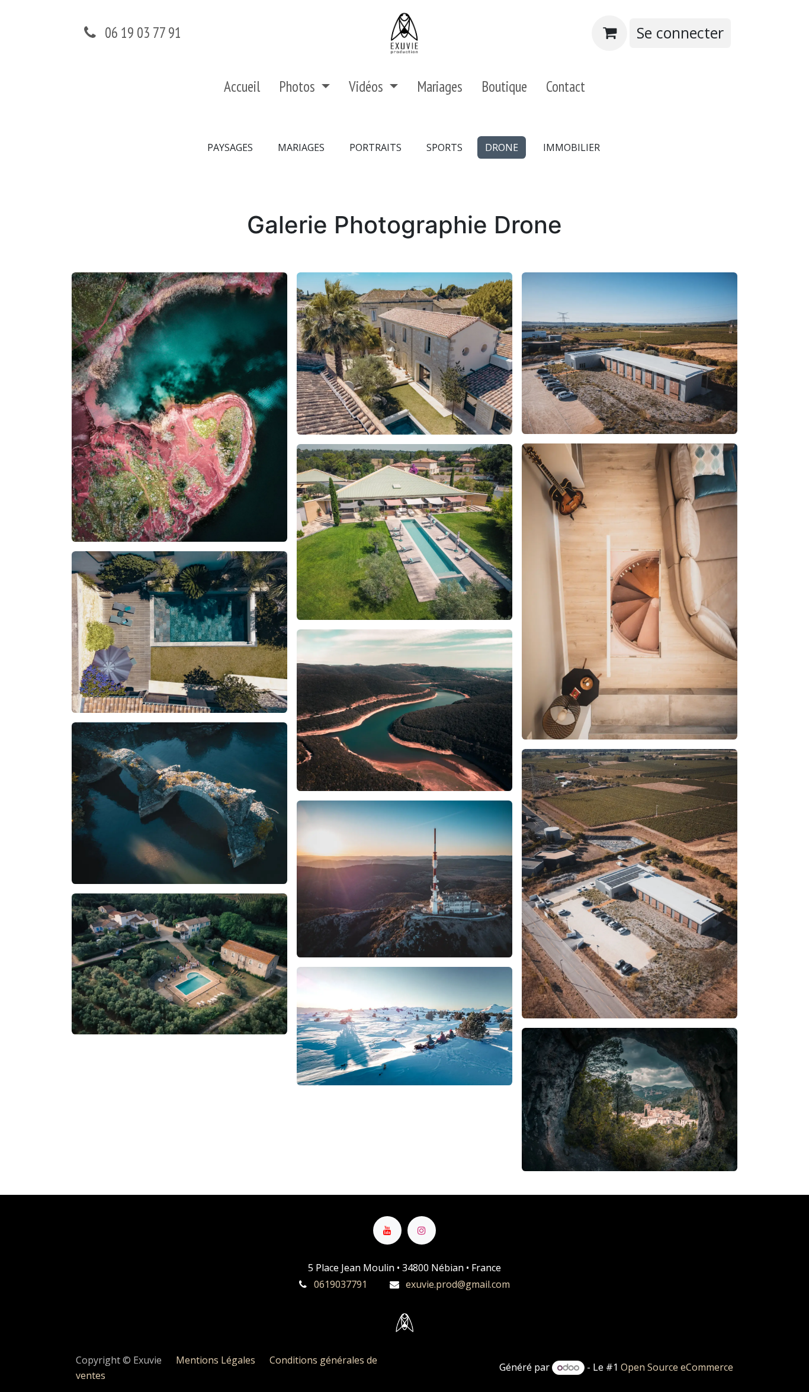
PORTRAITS (375, 147)
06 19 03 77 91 (141, 32)
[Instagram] (421, 1230)
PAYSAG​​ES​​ (230, 147)
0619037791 (340, 1284)
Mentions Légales (222, 1360)
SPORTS (444, 147)
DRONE (501, 147)
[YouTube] (387, 1230)
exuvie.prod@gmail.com (458, 1284)
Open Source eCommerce (677, 1367)
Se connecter (680, 32)
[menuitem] (241, 89)
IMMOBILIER (571, 147)
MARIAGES (301, 147)
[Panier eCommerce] (609, 33)
